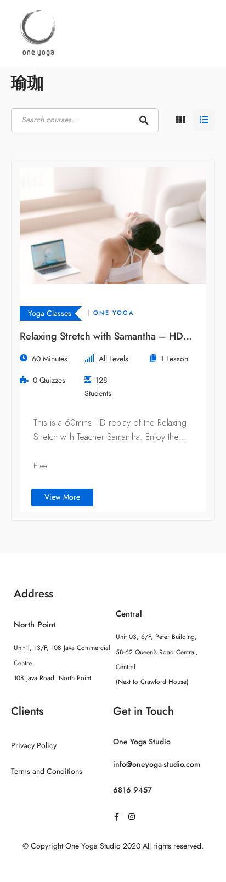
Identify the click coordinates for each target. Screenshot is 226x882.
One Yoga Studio (142, 742)
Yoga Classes (49, 313)
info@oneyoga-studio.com (156, 764)
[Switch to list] (204, 120)
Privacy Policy (33, 745)
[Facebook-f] (116, 816)
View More (62, 497)
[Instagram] (131, 816)
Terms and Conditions (46, 771)
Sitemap (113, 867)
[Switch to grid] (180, 120)
